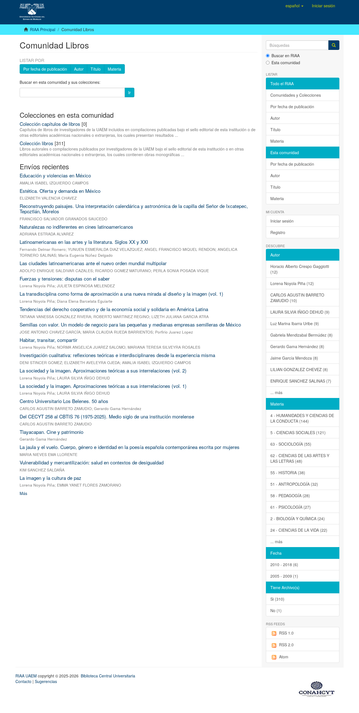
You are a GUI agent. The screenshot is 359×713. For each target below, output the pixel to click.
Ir (129, 92)
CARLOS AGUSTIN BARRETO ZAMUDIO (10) (297, 297)
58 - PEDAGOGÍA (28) (290, 495)
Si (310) (277, 599)
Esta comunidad (285, 62)
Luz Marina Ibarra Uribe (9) (294, 323)
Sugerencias (46, 681)
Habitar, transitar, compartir (48, 339)
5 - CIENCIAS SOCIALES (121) (298, 432)
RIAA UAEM (26, 676)
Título (96, 69)
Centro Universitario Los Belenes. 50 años (64, 400)
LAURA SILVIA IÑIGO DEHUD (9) (300, 312)
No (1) (276, 610)
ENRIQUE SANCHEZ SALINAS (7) (300, 381)
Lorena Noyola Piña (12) (292, 283)
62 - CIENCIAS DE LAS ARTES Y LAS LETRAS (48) (299, 458)
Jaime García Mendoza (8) (294, 358)
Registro (277, 232)
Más (23, 493)
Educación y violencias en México (55, 175)
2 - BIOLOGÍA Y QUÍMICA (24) (297, 518)
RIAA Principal (42, 29)
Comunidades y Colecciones (295, 95)
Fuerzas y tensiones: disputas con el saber (65, 278)
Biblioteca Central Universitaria (108, 676)
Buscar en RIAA (285, 55)
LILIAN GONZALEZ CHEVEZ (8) (299, 369)
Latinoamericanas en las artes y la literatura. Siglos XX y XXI (84, 241)
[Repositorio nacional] (318, 688)
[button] (294, 5)
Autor (79, 69)
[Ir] (333, 45)
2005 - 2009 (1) (284, 576)
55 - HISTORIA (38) (287, 472)
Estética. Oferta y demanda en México (60, 190)
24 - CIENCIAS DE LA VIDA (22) (298, 530)
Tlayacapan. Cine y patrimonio (51, 431)
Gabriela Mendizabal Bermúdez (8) (301, 335)
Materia (114, 69)
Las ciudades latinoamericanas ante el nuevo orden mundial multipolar (93, 263)
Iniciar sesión (282, 221)
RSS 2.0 (286, 644)
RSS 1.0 (286, 633)
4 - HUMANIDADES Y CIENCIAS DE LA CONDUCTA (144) (302, 418)
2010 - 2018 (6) (284, 564)
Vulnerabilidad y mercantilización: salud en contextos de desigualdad (92, 462)
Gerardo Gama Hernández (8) (297, 346)
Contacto (23, 681)
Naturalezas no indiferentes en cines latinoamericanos (76, 226)
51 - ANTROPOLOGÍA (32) (294, 484)
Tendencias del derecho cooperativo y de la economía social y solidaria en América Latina (114, 308)
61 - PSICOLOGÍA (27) (290, 507)
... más (276, 392)
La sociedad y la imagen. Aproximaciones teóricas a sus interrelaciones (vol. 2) (103, 370)
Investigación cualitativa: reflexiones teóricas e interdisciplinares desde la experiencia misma (117, 354)
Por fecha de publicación (45, 69)
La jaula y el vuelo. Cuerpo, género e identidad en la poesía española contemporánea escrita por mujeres (130, 446)
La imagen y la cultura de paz (50, 477)
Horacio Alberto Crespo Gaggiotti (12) (299, 269)
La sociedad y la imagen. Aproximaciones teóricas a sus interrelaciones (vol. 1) (103, 385)
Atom (283, 656)
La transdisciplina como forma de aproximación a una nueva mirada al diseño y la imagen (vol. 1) (121, 293)
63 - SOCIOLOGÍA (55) (290, 444)
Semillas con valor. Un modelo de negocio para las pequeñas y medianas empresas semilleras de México (130, 324)
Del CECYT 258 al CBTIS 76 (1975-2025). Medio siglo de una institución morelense (107, 416)
